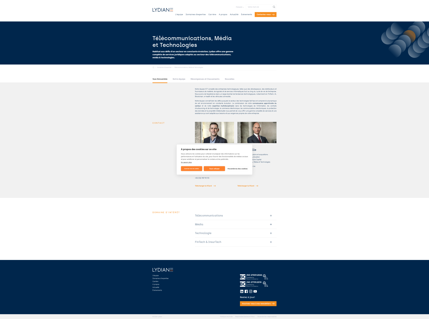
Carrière (212, 14)
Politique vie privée (226, 316)
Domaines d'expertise (196, 14)
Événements (246, 14)
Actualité (234, 14)
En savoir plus (186, 162)
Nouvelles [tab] (229, 79)
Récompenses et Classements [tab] (205, 79)
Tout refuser (214, 168)
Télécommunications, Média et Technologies (188, 67)
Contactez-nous (264, 14)
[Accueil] (153, 67)
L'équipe (179, 14)
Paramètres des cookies (237, 168)
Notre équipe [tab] (179, 79)
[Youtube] (255, 291)
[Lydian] (162, 10)
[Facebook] (246, 291)
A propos (223, 14)
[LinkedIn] (242, 291)
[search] (274, 6)
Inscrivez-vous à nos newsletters (256, 304)
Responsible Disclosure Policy (245, 316)
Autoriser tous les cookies (191, 168)
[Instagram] (250, 291)
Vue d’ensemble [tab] (159, 79)
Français (239, 7)
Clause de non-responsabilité (267, 316)
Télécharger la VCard (203, 186)
